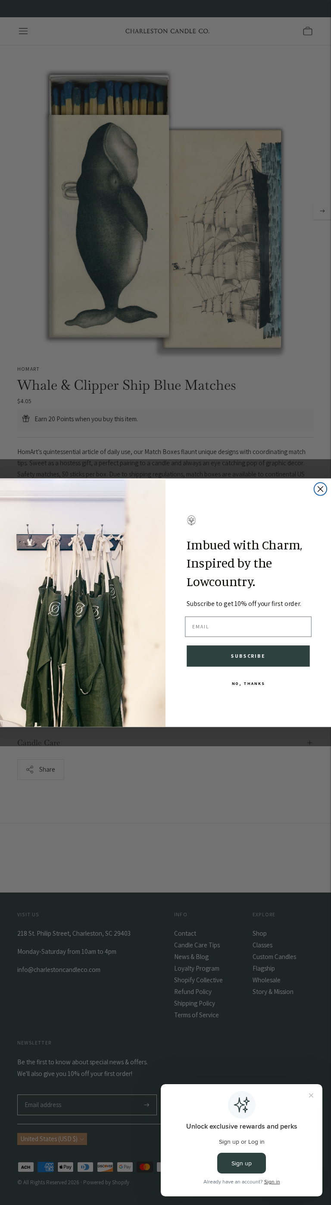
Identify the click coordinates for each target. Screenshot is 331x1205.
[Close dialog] (320, 489)
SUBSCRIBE (248, 655)
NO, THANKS (248, 683)
